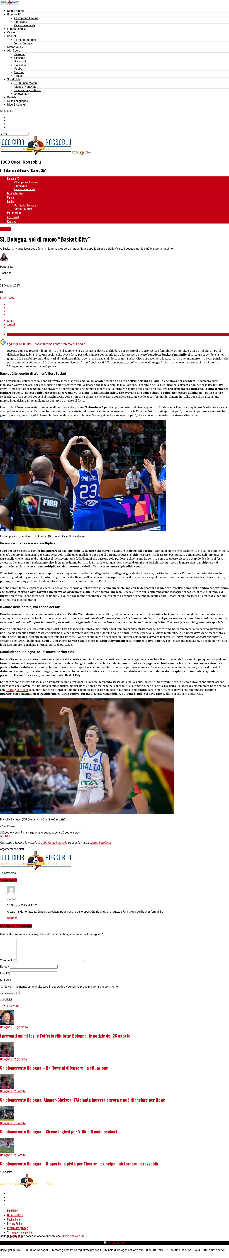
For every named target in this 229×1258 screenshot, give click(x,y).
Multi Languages (17, 101)
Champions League (26, 18)
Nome (4, 966)
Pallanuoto (21, 61)
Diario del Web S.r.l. (74, 1236)
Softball (19, 72)
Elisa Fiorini (7, 298)
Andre (10, 690)
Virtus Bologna (23, 43)
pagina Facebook (100, 842)
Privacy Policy (14, 1223)
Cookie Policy (14, 1219)
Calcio (11, 32)
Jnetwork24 (21, 94)
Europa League (16, 29)
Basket (11, 36)
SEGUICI (5, 836)
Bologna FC (14, 14)
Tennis (18, 75)
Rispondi (12, 918)
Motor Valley (15, 47)
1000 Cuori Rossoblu (54, 842)
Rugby (18, 68)
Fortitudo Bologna (25, 40)
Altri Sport (13, 50)
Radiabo (12, 97)
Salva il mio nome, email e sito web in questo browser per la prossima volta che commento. (61, 986)
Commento (8, 960)
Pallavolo (20, 65)
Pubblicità (12, 1211)
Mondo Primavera (25, 86)
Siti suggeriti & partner (20, 1232)
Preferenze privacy (17, 1228)
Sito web (5, 980)
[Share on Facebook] (118, 304)
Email (4, 973)
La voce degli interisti (27, 90)
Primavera (20, 21)
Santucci (22, 690)
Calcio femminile (24, 25)
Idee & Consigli (16, 104)
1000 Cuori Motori (25, 83)
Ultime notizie (16, 11)
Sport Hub (13, 79)
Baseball (19, 54)
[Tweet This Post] (118, 307)
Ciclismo (19, 58)
